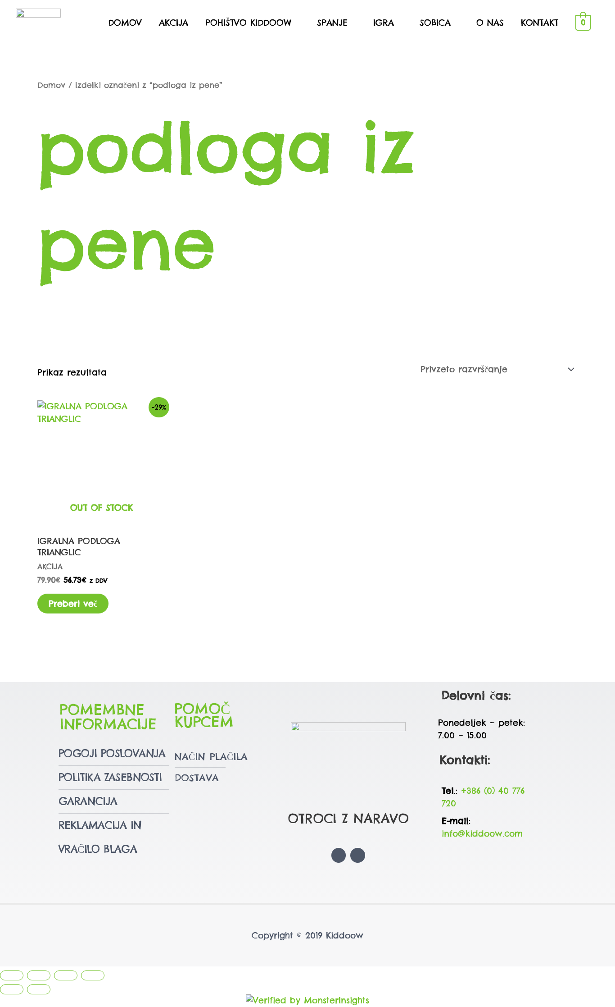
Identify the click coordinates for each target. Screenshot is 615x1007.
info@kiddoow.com (482, 833)
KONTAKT (539, 22)
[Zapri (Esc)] (92, 975)
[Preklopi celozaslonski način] (38, 975)
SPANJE (332, 22)
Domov (51, 85)
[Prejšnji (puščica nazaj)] (11, 989)
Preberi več (73, 603)
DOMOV (125, 22)
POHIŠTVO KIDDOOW (248, 22)
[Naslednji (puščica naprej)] (38, 989)
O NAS (490, 22)
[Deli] (65, 975)
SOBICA (435, 22)
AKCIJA (173, 22)
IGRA (383, 22)
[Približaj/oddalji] (11, 975)
